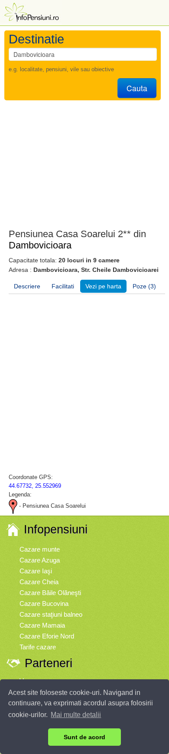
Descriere (27, 286)
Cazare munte (40, 549)
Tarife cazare (38, 647)
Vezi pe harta (103, 286)
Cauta (137, 88)
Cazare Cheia (39, 581)
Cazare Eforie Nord (47, 636)
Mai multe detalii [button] (76, 714)
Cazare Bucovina (44, 603)
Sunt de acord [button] (84, 737)
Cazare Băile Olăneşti (50, 592)
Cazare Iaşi (36, 571)
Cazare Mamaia (42, 625)
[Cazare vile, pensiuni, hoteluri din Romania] (31, 11)
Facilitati (63, 286)
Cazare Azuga (40, 560)
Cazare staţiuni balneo (51, 614)
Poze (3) (144, 286)
